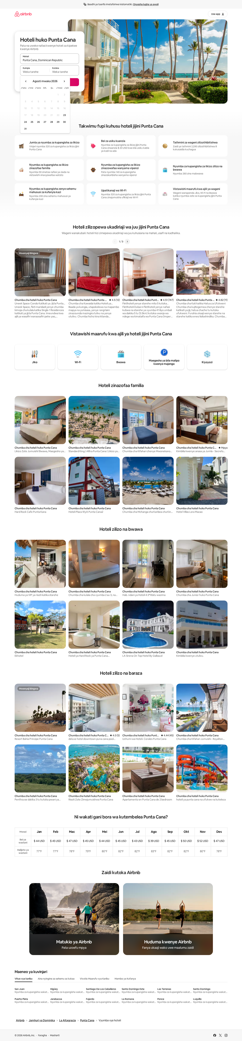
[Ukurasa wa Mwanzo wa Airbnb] (23, 14)
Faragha (42, 1035)
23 (64, 115)
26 (38, 121)
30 (64, 121)
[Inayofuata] (127, 241)
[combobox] (49, 60)
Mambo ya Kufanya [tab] (125, 978)
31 (25, 128)
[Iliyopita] (115, 241)
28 (51, 121)
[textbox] (35, 72)
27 (45, 121)
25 (32, 121)
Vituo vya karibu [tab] (23, 978)
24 (25, 121)
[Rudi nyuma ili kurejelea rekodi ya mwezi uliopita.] (26, 81)
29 (58, 121)
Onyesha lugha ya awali (146, 4)
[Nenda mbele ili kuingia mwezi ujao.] (64, 81)
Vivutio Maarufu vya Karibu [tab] (94, 978)
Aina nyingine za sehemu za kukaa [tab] (56, 978)
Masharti (55, 1035)
